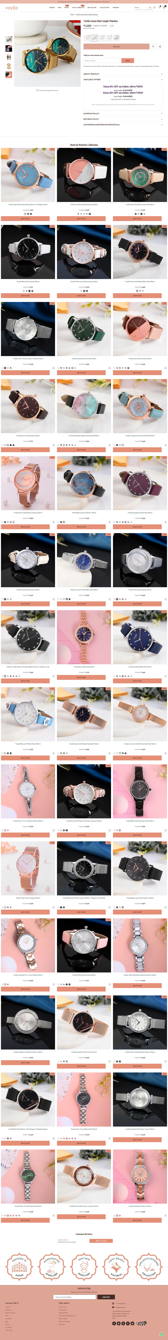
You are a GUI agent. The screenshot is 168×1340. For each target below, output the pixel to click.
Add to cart (25, 219)
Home (72, 14)
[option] (84, 2)
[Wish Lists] (153, 46)
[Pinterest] (128, 1323)
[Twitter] (119, 1323)
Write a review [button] (101, 1241)
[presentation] (54, 368)
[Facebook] (114, 1323)
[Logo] (11, 8)
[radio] (87, 38)
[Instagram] (123, 1323)
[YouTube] (132, 1323)
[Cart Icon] (164, 7)
